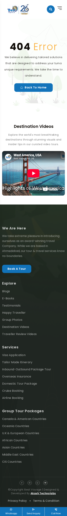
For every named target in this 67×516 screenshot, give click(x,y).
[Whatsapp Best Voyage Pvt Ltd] (37, 483)
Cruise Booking (12, 391)
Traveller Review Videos (19, 334)
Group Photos (12, 320)
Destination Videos (15, 327)
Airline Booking (12, 398)
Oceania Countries (15, 426)
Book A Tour (17, 269)
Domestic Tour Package (19, 384)
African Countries (15, 440)
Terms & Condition (46, 501)
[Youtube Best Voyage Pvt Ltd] (45, 483)
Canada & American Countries (24, 419)
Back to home (36, 87)
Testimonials (11, 305)
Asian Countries (13, 447)
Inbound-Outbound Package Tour (26, 369)
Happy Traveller (14, 313)
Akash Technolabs (43, 493)
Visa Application (14, 355)
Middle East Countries (18, 455)
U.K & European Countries (20, 433)
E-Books (8, 298)
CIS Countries (12, 462)
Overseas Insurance (16, 376)
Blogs (6, 291)
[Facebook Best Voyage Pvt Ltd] (22, 483)
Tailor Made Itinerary (17, 362)
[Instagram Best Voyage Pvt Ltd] (30, 483)
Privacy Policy (17, 501)
